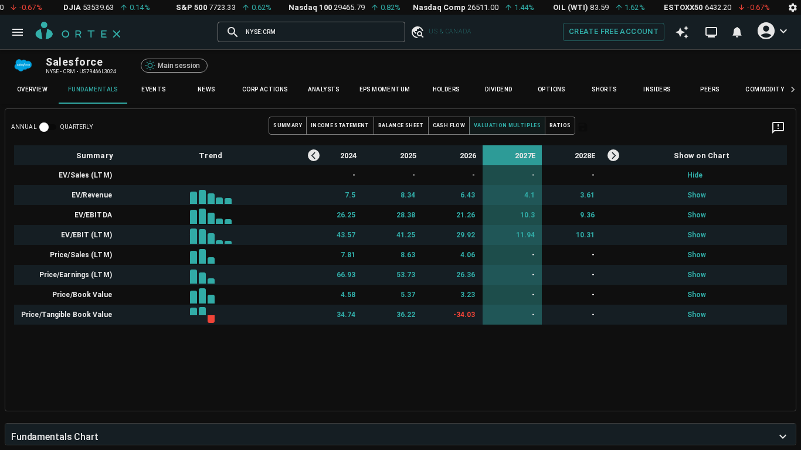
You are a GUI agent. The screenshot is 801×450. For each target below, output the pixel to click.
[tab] (32, 90)
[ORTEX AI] (682, 32)
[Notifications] (737, 32)
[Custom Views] (711, 32)
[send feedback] (778, 127)
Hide (694, 175)
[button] (417, 32)
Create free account (614, 31)
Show (694, 195)
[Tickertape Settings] (793, 7)
